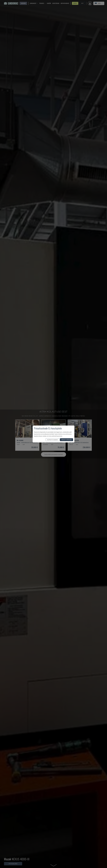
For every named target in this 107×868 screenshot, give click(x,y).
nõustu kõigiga (66, 440)
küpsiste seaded (52, 440)
